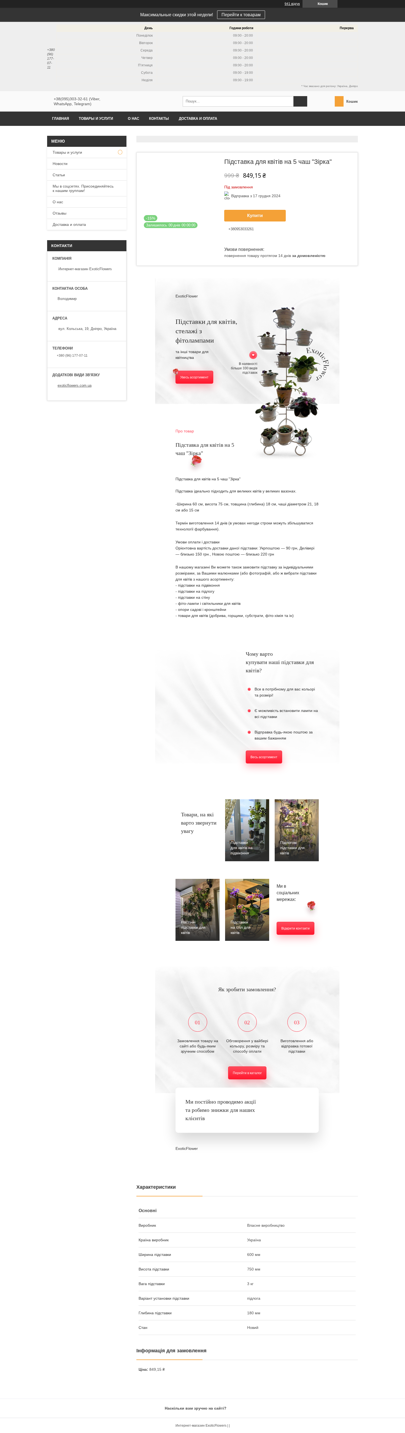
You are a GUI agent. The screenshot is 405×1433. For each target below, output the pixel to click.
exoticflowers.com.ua (74, 385)
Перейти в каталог (247, 1073)
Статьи (59, 175)
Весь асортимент (263, 757)
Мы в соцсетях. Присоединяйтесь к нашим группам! (83, 188)
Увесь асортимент (194, 377)
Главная (60, 119)
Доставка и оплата (198, 119)
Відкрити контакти (295, 928)
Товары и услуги (96, 119)
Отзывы (59, 213)
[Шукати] (300, 101)
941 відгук (292, 4)
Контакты (159, 119)
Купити (255, 215)
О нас (133, 119)
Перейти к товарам (241, 14)
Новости (60, 163)
